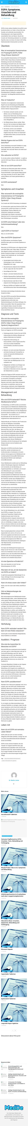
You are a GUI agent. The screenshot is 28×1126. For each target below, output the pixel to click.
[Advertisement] (14, 23)
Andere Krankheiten (15, 6)
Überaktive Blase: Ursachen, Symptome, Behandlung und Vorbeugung (10, 922)
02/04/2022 (4, 871)
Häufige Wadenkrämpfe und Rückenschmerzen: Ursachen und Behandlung (17, 1075)
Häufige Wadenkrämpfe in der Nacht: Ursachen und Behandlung (17, 1090)
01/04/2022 (4, 926)
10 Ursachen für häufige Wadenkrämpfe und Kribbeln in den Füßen (16, 1083)
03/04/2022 (4, 816)
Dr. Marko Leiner (6, 18)
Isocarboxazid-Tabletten (9, 814)
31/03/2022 (4, 951)
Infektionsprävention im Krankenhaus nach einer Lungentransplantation (13, 895)
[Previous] (13, 1030)
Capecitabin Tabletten (8, 974)
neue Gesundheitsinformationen (12, 758)
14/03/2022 (15, 18)
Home (2, 6)
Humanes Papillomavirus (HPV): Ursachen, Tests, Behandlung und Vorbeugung (12, 841)
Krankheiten (7, 6)
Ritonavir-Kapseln (7, 949)
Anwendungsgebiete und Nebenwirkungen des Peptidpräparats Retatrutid (15, 1067)
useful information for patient (9, 760)
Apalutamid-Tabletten (8, 999)
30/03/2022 (4, 1000)
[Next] (15, 1030)
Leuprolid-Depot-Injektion (9, 1023)
